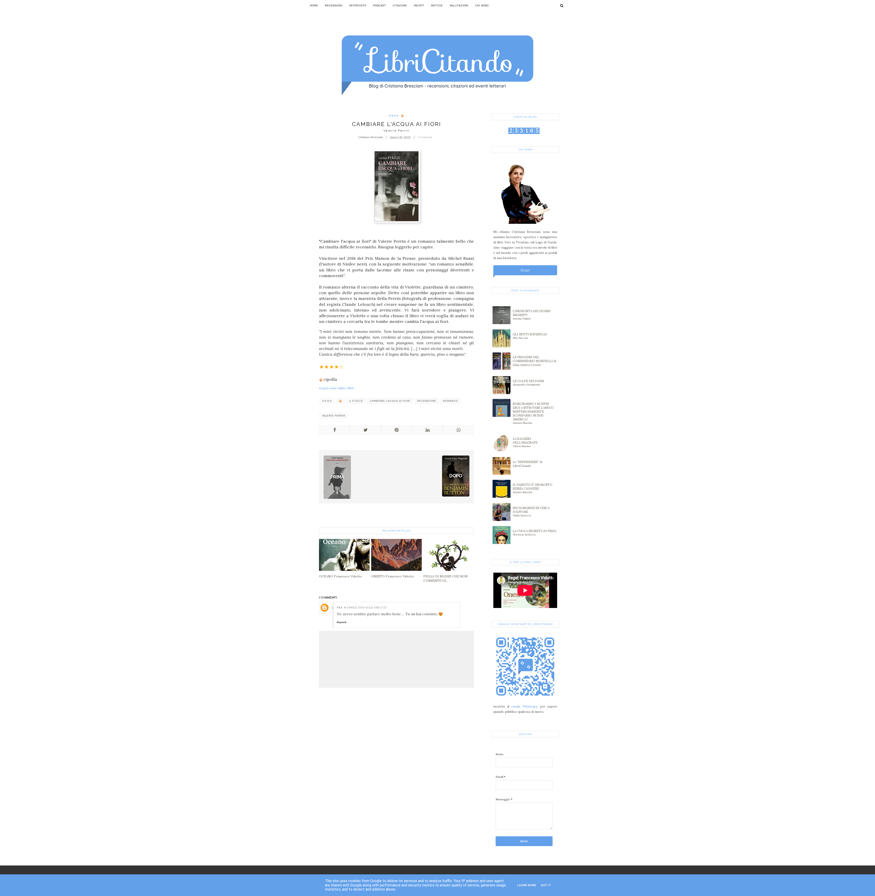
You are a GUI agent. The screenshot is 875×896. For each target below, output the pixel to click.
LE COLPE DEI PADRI (528, 382)
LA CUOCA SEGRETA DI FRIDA (534, 532)
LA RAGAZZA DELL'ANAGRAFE (525, 442)
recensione (426, 400)
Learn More (526, 885)
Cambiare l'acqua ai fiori (390, 400)
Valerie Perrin (333, 415)
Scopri (525, 270)
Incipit (419, 5)
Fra (339, 607)
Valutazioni (459, 5)
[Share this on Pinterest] (396, 430)
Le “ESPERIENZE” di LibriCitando (527, 464)
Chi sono (482, 5)
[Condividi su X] (365, 430)
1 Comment (425, 137)
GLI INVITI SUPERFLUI (530, 336)
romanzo (450, 400)
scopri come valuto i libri (336, 388)
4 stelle (356, 400)
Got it (546, 885)
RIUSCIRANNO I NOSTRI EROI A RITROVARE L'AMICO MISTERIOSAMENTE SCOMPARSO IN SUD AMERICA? (533, 413)
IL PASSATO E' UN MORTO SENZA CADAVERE (532, 488)
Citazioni (400, 5)
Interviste (357, 5)
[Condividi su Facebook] (334, 430)
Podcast (379, 5)
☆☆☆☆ (394, 115)
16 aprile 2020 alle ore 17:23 (365, 607)
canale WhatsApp (525, 706)
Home (314, 5)
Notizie (437, 5)
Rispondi (341, 622)
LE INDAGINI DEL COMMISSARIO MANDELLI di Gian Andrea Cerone (534, 361)
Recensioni (333, 5)
